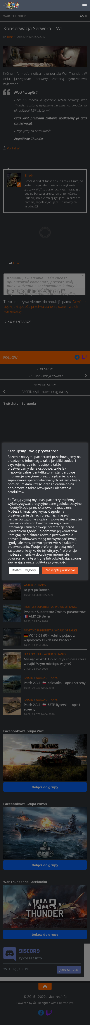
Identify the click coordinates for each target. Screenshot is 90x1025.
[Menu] (84, 5)
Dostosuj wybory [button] (24, 570)
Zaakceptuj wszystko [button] (60, 570)
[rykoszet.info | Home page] (15, 5)
